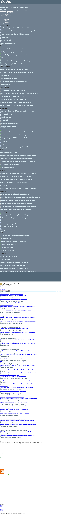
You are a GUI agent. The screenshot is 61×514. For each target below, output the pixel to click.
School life (1, 169)
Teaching (1, 231)
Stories (1, 3)
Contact (1, 280)
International (2, 106)
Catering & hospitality (3, 23)
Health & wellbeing (3, 86)
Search (9, 290)
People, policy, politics (3, 148)
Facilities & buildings (3, 65)
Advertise (1, 275)
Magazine (1, 278)
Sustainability (2, 210)
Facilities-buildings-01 (2, 289)
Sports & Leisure (2, 189)
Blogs (1, 272)
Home (0, 286)
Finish (9, 285)
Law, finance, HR (2, 127)
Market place (2, 274)
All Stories (1, 4)
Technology (1, 252)
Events (1, 44)
